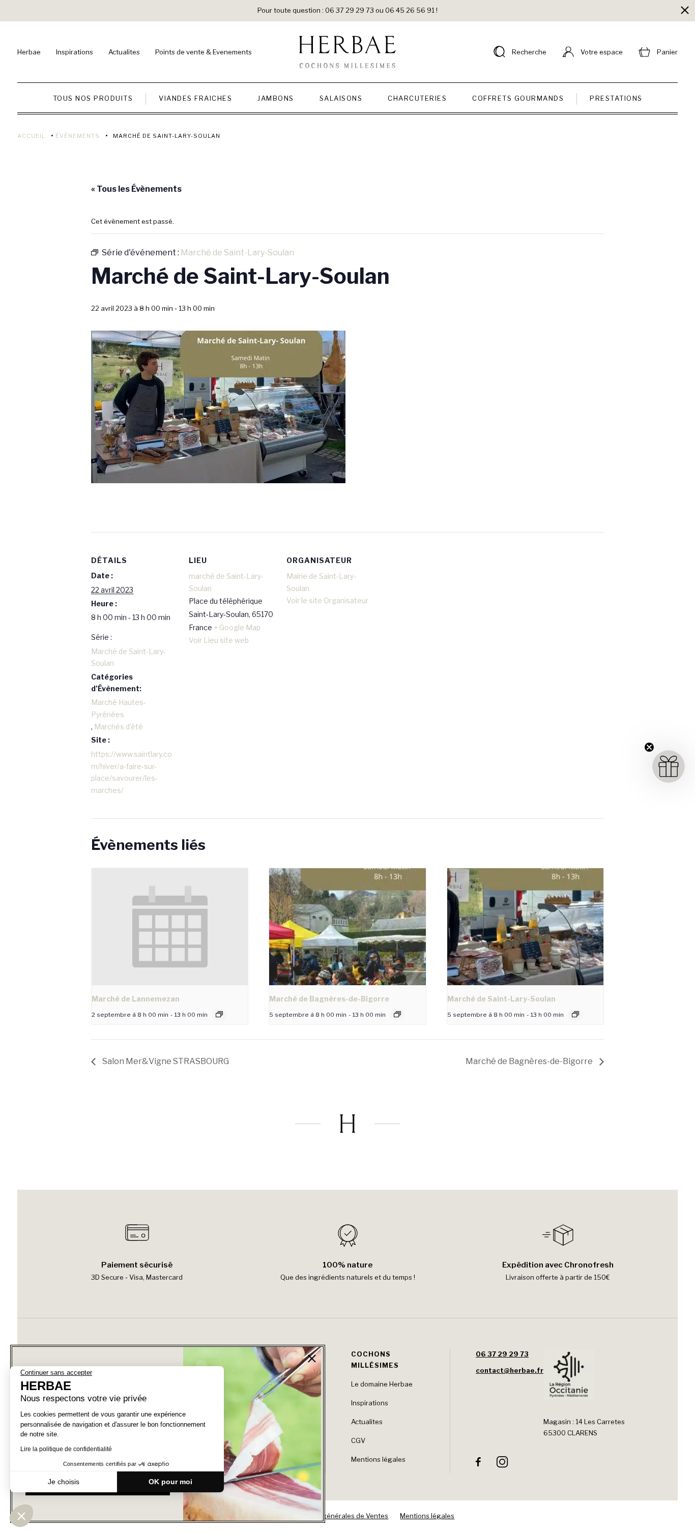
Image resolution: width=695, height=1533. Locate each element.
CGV (358, 1440)
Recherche (529, 52)
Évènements (77, 135)
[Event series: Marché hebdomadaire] (219, 1014)
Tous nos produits (93, 98)
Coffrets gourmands (518, 98)
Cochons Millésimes (375, 1359)
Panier (667, 52)
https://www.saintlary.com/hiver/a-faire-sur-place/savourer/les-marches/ (131, 772)
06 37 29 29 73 (502, 1354)
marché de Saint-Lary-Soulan (226, 582)
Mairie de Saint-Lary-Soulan (321, 582)
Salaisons (341, 98)
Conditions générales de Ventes (338, 1516)
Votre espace (602, 52)
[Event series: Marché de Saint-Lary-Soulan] (575, 1014)
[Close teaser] (649, 747)
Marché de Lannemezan (136, 998)
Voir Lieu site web (219, 640)
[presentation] (170, 926)
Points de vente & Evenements (203, 52)
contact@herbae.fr (509, 1370)
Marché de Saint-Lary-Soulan (128, 657)
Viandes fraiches (195, 98)
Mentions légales (378, 1459)
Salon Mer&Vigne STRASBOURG (165, 1061)
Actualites (124, 52)
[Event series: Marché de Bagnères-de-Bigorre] (397, 1014)
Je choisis (63, 1482)
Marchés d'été (118, 726)
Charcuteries (417, 98)
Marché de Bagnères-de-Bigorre (329, 998)
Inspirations (74, 52)
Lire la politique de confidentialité (66, 1449)
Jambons (275, 98)
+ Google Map (237, 627)
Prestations (616, 98)
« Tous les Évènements (136, 189)
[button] (21, 1515)
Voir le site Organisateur (327, 600)
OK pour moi (170, 1482)
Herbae (29, 52)
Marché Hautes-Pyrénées (118, 708)
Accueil (31, 135)
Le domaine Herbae (382, 1384)
